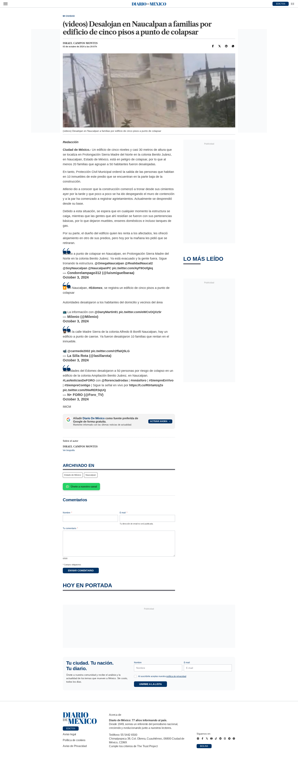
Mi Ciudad (69, 16)
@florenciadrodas (115, 380)
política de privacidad (176, 676)
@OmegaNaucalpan (109, 263)
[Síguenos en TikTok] (216, 738)
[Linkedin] (226, 46)
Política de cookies (74, 740)
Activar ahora (158, 421)
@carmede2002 (78, 351)
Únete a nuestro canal (84, 486)
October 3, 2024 (76, 277)
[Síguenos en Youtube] (211, 738)
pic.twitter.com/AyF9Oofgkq (132, 268)
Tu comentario (70, 528)
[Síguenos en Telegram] (229, 738)
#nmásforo (138, 380)
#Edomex (95, 288)
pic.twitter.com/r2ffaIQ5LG (110, 351)
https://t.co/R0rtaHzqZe (146, 385)
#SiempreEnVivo (161, 380)
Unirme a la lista (150, 684)
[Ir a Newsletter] (292, 4)
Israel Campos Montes (80, 43)
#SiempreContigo (77, 385)
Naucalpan (91, 475)
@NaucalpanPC (99, 268)
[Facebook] (212, 46)
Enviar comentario (81, 570)
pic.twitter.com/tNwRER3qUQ (84, 390)
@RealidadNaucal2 (139, 263)
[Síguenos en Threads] (224, 738)
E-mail (123, 512)
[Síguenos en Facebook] (202, 738)
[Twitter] (219, 46)
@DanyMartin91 (106, 312)
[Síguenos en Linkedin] (220, 738)
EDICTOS (280, 4)
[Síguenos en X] (207, 738)
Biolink (204, 746)
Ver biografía (69, 450)
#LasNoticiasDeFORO (79, 380)
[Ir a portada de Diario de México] (80, 718)
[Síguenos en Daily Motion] (233, 738)
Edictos (70, 728)
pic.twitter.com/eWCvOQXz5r (140, 312)
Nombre (67, 512)
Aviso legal (69, 734)
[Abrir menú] (5, 4)
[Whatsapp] (233, 46)
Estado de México (72, 475)
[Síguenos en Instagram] (198, 738)
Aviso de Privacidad (75, 746)
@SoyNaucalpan (75, 268)
